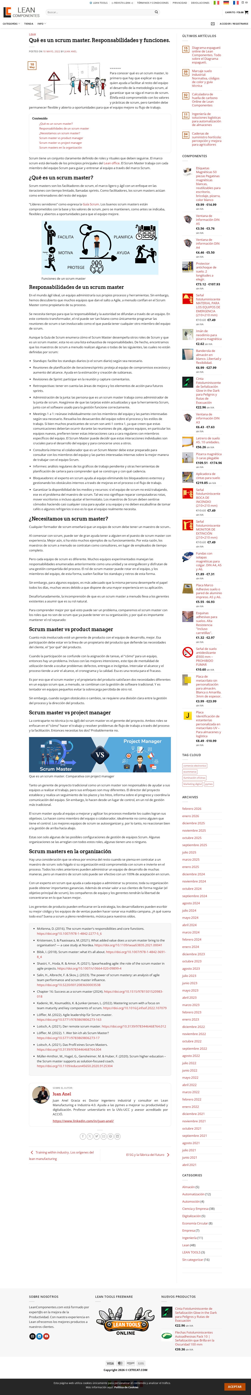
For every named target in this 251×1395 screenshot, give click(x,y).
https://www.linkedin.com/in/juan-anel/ (83, 1121)
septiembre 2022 (194, 1048)
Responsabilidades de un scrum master (64, 128)
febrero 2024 (191, 939)
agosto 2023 (191, 968)
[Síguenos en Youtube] (246, 2)
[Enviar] (156, 12)
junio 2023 (189, 983)
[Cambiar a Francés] (236, 3)
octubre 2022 (192, 1041)
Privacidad (180, 2)
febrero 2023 (191, 1012)
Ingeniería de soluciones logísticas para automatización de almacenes (206, 119)
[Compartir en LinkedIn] (117, 1136)
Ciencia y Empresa (195, 1208)
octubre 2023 (192, 961)
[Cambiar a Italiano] (216, 3)
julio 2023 (189, 976)
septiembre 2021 (194, 1135)
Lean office (112, 163)
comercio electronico (194, 765)
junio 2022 (189, 1070)
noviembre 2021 (194, 1121)
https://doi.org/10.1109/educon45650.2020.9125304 (75, 1066)
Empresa (188, 1230)
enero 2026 (190, 816)
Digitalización (191, 1216)
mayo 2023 (190, 990)
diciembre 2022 (193, 1027)
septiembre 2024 (194, 896)
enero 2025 (190, 867)
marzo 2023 (191, 1005)
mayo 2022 (190, 1077)
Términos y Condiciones (152, 2)
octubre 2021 (192, 1128)
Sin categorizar (192, 1259)
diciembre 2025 (193, 823)
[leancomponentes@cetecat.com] (213, 24)
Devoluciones (200, 2)
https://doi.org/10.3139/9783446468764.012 (134, 1026)
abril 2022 (189, 1085)
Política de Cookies (126, 1387)
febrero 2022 (191, 1099)
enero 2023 (190, 1019)
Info (40, 23)
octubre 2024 (192, 888)
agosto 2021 (191, 1143)
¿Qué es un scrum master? (56, 123)
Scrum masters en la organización (60, 147)
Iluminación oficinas (194, 777)
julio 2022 (189, 1063)
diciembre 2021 (193, 1114)
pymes (209, 784)
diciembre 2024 (193, 874)
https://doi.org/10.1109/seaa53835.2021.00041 (128, 945)
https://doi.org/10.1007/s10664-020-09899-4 (89, 968)
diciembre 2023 (193, 954)
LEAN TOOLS (191, 1252)
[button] (236, 12)
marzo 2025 (191, 859)
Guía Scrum (91, 204)
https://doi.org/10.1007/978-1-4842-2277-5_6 (69, 933)
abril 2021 (189, 1165)
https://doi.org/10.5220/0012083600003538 (69, 985)
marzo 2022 (191, 1092)
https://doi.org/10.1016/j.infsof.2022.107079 (135, 1008)
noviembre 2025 (194, 830)
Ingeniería (189, 1238)
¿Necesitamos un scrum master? (59, 133)
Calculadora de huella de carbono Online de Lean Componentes (205, 99)
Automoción (191, 1201)
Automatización (193, 1194)
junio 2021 (189, 1157)
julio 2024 (189, 910)
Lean (32, 34)
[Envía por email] (104, 1136)
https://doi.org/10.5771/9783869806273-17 (68, 1038)
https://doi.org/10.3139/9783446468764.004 (69, 1049)
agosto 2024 (191, 903)
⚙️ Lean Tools (98, 2)
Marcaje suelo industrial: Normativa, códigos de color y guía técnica (205, 78)
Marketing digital (192, 784)
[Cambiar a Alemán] (226, 3)
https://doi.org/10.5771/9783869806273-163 (69, 1019)
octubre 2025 (192, 838)
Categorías (10, 23)
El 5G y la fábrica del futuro (145, 1155)
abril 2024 (189, 925)
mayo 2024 (190, 917)
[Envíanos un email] (32, 1336)
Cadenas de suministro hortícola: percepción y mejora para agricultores (206, 139)
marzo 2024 (191, 932)
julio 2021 (189, 1150)
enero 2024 (190, 947)
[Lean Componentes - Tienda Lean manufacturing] (21, 12)
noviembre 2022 (194, 1034)
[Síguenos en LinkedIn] (243, 2)
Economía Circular (195, 1223)
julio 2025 (189, 852)
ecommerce (189, 771)
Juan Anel (70, 51)
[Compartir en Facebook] (83, 1136)
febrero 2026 (191, 809)
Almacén (188, 1187)
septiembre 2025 (194, 845)
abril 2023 (189, 997)
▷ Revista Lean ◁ (122, 2)
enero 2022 (190, 1107)
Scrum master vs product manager (61, 138)
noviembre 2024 (194, 881)
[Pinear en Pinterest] (110, 1136)
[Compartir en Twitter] (97, 1136)
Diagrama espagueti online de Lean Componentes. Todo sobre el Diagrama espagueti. (206, 55)
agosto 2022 (191, 1056)
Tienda (28, 23)
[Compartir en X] (90, 1136)
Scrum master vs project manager (60, 143)
